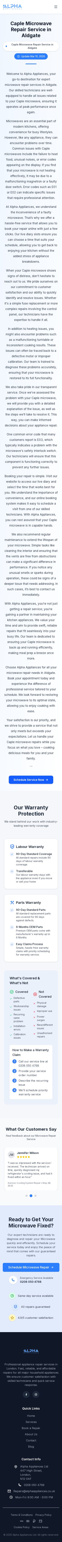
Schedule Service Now (29, 779)
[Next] (35, 1196)
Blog (31, 1446)
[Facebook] (26, 1394)
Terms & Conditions (22, 1514)
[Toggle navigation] (55, 6)
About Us (31, 1434)
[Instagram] (35, 1394)
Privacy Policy (43, 1514)
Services (31, 1422)
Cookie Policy (22, 1527)
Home (31, 1415)
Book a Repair (31, 1428)
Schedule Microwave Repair (28, 1267)
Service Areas (40, 1527)
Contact (31, 1440)
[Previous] (26, 1196)
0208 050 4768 (29, 1065)
